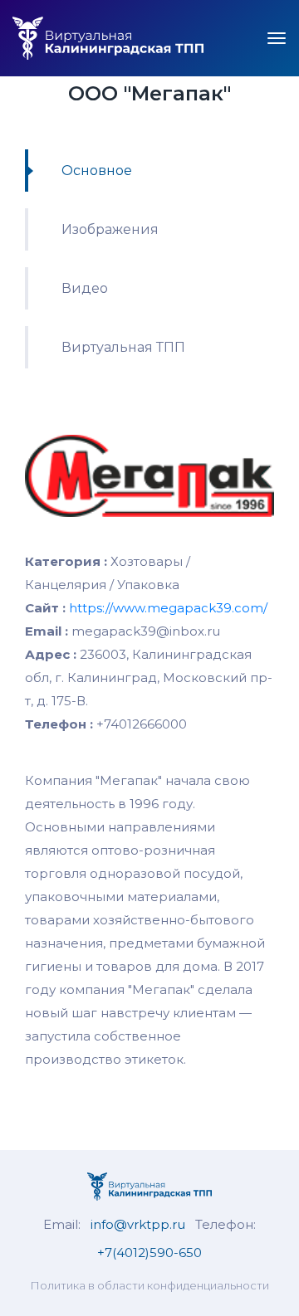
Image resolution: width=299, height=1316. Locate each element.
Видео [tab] (84, 288)
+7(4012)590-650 (149, 1252)
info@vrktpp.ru (138, 1224)
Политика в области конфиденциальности (149, 1285)
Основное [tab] (96, 170)
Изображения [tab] (110, 229)
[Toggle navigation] (277, 38)
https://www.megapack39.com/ (168, 608)
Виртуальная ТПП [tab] (123, 347)
